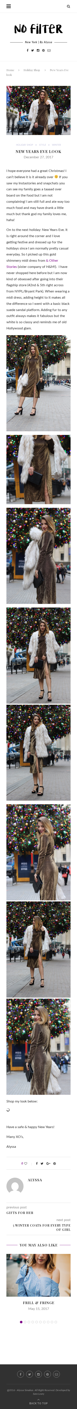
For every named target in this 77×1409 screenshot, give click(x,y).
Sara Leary (38, 1394)
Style (42, 145)
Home (10, 70)
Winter (56, 145)
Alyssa (35, 1180)
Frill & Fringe (38, 1302)
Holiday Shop (32, 70)
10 (56, 1322)
